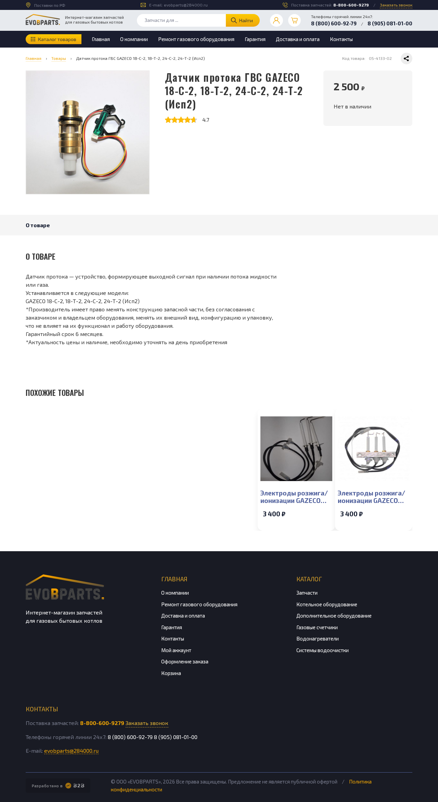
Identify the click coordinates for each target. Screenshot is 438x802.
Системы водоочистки (322, 650)
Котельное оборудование (326, 604)
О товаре (38, 225)
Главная (101, 39)
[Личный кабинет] (276, 20)
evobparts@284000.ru (186, 4)
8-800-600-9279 (351, 4)
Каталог (309, 579)
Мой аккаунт (176, 650)
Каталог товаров (57, 39)
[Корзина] (294, 20)
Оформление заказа (184, 661)
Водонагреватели (317, 638)
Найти (246, 20)
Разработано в (47, 785)
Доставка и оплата (298, 39)
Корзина (171, 673)
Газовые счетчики (317, 627)
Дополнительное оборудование (334, 615)
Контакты (341, 39)
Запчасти (307, 593)
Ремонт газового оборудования (196, 39)
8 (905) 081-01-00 (390, 23)
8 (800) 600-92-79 (334, 23)
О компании (134, 39)
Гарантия (255, 39)
